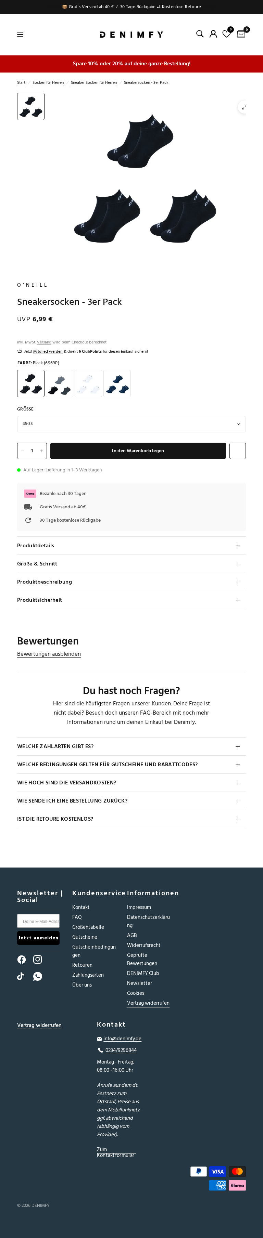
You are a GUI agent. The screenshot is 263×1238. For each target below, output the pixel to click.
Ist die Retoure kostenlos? (55, 819)
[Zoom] (244, 107)
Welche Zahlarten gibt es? (55, 746)
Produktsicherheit (39, 600)
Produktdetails (35, 545)
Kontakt (81, 907)
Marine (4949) (117, 383)
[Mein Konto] (213, 34)
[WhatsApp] (40, 976)
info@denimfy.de (122, 1039)
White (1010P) (88, 383)
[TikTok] (24, 976)
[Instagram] (40, 959)
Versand (44, 342)
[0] (240, 34)
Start (21, 82)
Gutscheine (84, 937)
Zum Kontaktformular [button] (116, 1149)
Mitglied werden (48, 351)
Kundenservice (94, 893)
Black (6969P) (31, 383)
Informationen (149, 893)
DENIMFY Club (143, 973)
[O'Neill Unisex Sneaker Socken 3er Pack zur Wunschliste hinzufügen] (237, 451)
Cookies (135, 993)
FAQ (77, 917)
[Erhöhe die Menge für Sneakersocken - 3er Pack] (41, 451)
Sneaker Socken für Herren (94, 82)
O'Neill (33, 285)
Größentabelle (88, 927)
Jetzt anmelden (38, 938)
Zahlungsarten (88, 975)
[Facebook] (24, 959)
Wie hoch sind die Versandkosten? (66, 782)
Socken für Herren (48, 82)
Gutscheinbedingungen (94, 951)
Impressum (139, 907)
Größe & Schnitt (37, 563)
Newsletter (139, 983)
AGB (132, 935)
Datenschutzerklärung (148, 921)
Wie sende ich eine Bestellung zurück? (72, 800)
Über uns (82, 985)
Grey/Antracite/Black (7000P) (59, 383)
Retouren (82, 965)
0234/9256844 (121, 1050)
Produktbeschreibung (44, 581)
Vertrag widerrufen (148, 1003)
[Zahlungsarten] (211, 1179)
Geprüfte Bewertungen (142, 959)
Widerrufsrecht (144, 945)
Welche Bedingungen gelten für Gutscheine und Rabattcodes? (107, 764)
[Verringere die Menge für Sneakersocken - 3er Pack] (22, 451)
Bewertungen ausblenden (49, 654)
